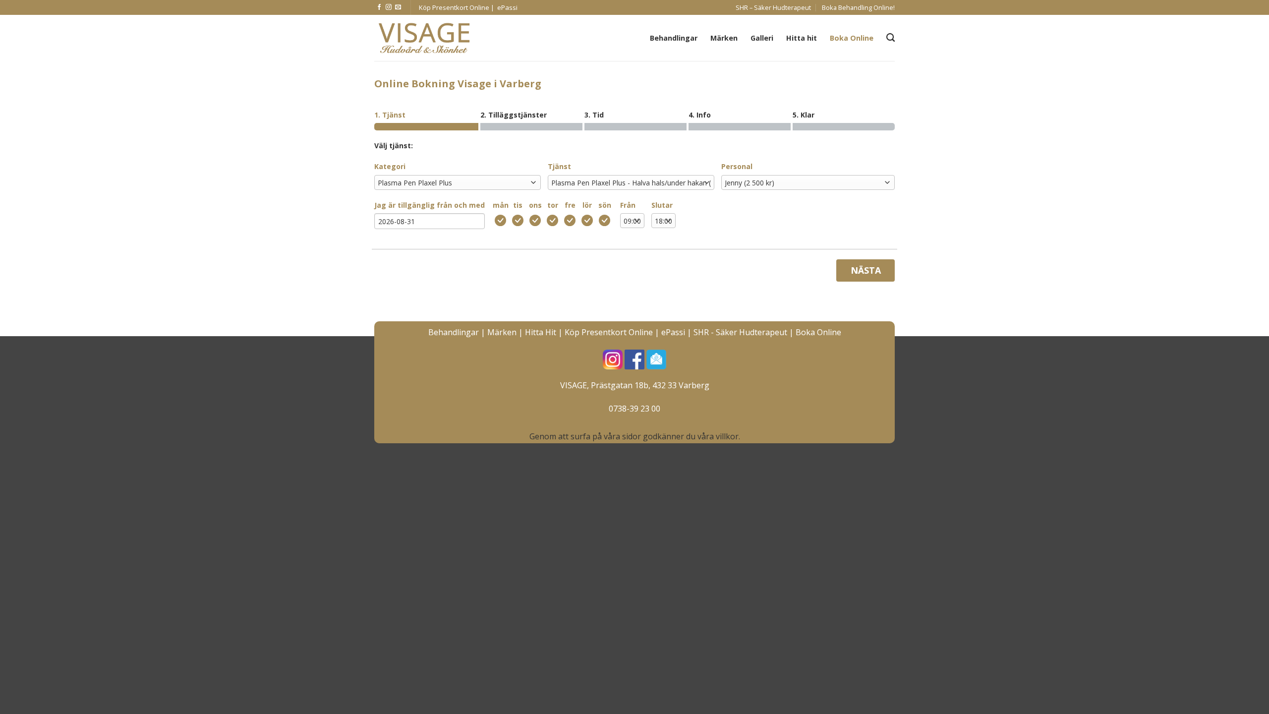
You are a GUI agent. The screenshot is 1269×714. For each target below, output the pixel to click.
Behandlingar (673, 38)
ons (535, 205)
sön (604, 205)
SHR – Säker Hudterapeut (773, 7)
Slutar (662, 205)
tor (552, 205)
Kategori (389, 166)
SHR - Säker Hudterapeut (740, 332)
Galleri (761, 38)
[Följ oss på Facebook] (379, 7)
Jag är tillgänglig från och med (429, 205)
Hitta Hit (540, 332)
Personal (736, 166)
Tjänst (559, 166)
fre (570, 205)
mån (501, 205)
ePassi (673, 332)
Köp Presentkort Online (609, 332)
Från (627, 205)
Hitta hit (801, 38)
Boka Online (851, 38)
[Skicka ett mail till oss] (398, 7)
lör (587, 205)
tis (517, 205)
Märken (724, 38)
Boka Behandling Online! (858, 7)
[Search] (890, 38)
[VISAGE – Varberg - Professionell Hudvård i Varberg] (423, 38)
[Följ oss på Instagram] (389, 7)
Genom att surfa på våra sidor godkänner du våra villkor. (634, 436)
